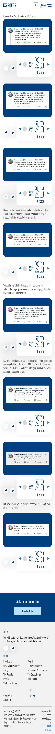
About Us (7, 700)
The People (8, 674)
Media (6, 679)
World (30, 661)
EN (31, 695)
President (7, 16)
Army (5, 670)
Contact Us (27, 611)
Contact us (8, 695)
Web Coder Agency (46, 727)
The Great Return (35, 674)
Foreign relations (35, 666)
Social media (19, 16)
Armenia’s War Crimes (37, 670)
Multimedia (32, 679)
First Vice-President (12, 666)
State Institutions (10, 683)
